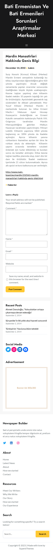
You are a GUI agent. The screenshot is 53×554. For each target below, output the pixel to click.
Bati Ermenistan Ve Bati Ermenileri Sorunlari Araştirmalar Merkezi (27, 21)
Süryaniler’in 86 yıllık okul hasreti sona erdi (26, 320)
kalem (31, 67)
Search (42, 534)
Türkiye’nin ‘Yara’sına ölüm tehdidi (22, 328)
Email (9, 251)
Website (10, 263)
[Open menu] (26, 45)
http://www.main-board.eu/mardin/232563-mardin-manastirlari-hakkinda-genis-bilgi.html (24, 175)
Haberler (12, 184)
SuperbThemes (26, 548)
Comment (11, 208)
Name (9, 238)
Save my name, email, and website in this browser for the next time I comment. (26, 279)
